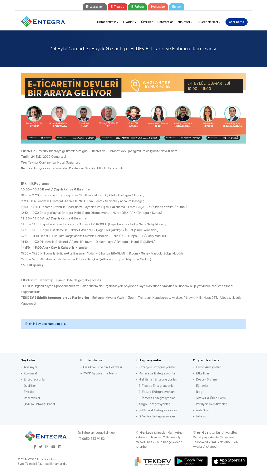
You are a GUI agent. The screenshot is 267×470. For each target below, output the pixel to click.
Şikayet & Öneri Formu (211, 398)
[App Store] (229, 461)
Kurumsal (184, 22)
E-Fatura (137, 7)
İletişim (201, 416)
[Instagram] (46, 447)
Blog (199, 392)
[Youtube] (53, 447)
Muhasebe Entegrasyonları (157, 373)
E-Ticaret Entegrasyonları (157, 386)
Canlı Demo (236, 22)
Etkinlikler (202, 373)
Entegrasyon (94, 7)
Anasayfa (31, 367)
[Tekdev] (153, 461)
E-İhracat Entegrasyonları (157, 398)
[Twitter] (40, 447)
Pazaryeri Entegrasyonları (157, 367)
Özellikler (147, 22)
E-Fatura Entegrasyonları (157, 392)
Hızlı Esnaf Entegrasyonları (158, 379)
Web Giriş (202, 410)
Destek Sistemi (207, 379)
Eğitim (176, 7)
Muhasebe (158, 7)
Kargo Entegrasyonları (154, 404)
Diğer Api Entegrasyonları (157, 416)
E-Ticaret (117, 7)
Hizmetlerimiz (106, 22)
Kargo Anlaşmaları (208, 367)
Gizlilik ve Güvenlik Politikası (102, 367)
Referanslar (165, 22)
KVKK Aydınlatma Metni (100, 373)
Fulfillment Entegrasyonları (158, 410)
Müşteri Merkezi (208, 22)
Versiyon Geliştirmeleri (211, 404)
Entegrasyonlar (35, 379)
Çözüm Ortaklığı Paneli (39, 404)
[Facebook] (35, 447)
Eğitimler (202, 386)
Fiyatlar (128, 22)
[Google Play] (191, 461)
